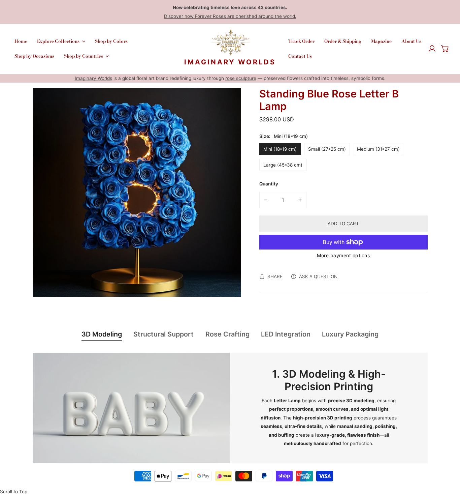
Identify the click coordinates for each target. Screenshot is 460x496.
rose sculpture (240, 78)
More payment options (343, 255)
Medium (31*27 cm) (378, 149)
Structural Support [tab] (163, 334)
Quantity (268, 183)
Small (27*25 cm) (327, 149)
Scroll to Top (13, 491)
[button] (445, 49)
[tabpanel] (230, 408)
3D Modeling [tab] (101, 334)
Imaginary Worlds (93, 78)
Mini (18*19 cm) (280, 149)
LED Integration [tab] (285, 334)
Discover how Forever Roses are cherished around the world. (230, 16)
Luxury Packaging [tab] (350, 334)
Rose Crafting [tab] (227, 334)
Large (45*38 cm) (282, 165)
